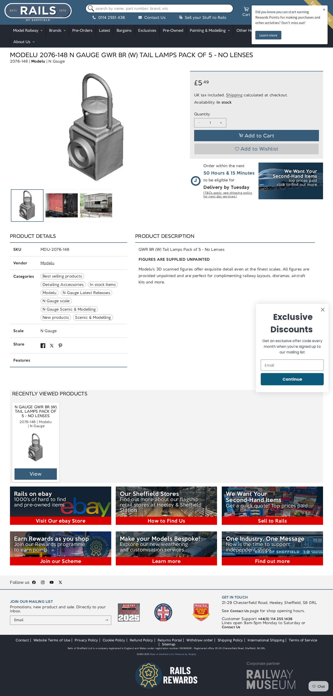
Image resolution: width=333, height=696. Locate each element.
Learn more (268, 35)
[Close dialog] (323, 310)
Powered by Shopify (185, 654)
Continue (292, 379)
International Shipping (266, 640)
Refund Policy (141, 640)
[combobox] (159, 8)
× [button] (324, 9)
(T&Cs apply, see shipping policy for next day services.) (227, 194)
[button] (246, 12)
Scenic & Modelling (93, 317)
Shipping (234, 95)
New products (56, 317)
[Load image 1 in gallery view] (27, 205)
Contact (22, 640)
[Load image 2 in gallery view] (61, 205)
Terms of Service (303, 640)
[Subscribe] (106, 620)
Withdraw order (199, 640)
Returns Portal (170, 640)
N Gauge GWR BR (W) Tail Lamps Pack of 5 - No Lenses (36, 411)
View (36, 473)
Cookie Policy (114, 640)
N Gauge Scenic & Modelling (69, 309)
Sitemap (169, 644)
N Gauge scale (56, 301)
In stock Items (103, 284)
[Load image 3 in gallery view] (96, 205)
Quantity (202, 114)
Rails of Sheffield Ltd (161, 654)
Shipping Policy (230, 640)
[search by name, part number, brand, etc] (90, 8)
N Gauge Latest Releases (86, 292)
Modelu (38, 61)
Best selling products (62, 276)
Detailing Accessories (63, 284)
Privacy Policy (86, 640)
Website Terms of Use (52, 640)
